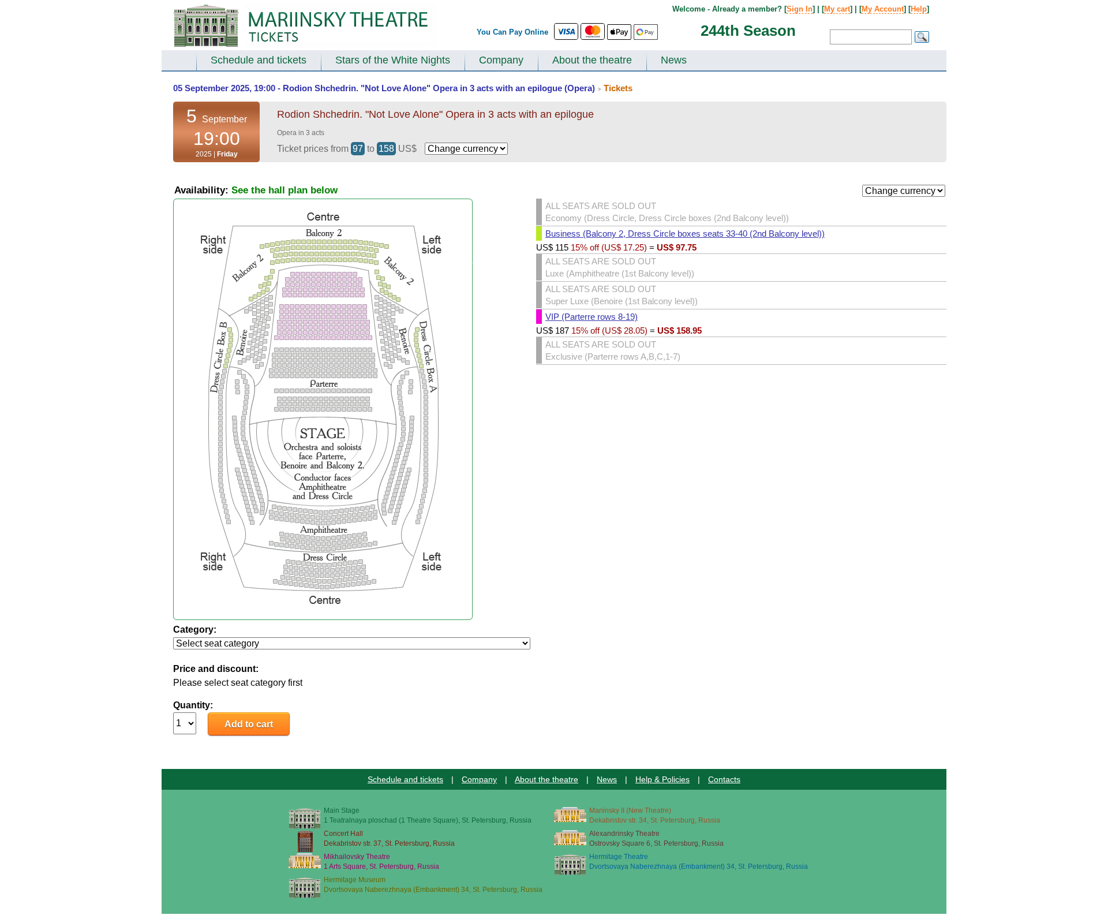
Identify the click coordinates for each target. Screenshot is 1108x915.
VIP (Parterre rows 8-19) (591, 317)
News (674, 60)
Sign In (800, 9)
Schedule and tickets (258, 60)
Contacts (724, 779)
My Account (883, 9)
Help (919, 9)
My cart (837, 9)
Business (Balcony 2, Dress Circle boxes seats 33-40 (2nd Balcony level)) (685, 233)
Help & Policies (662, 779)
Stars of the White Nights (392, 60)
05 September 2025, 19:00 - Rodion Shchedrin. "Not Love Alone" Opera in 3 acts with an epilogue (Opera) (384, 88)
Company (501, 60)
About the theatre (592, 60)
